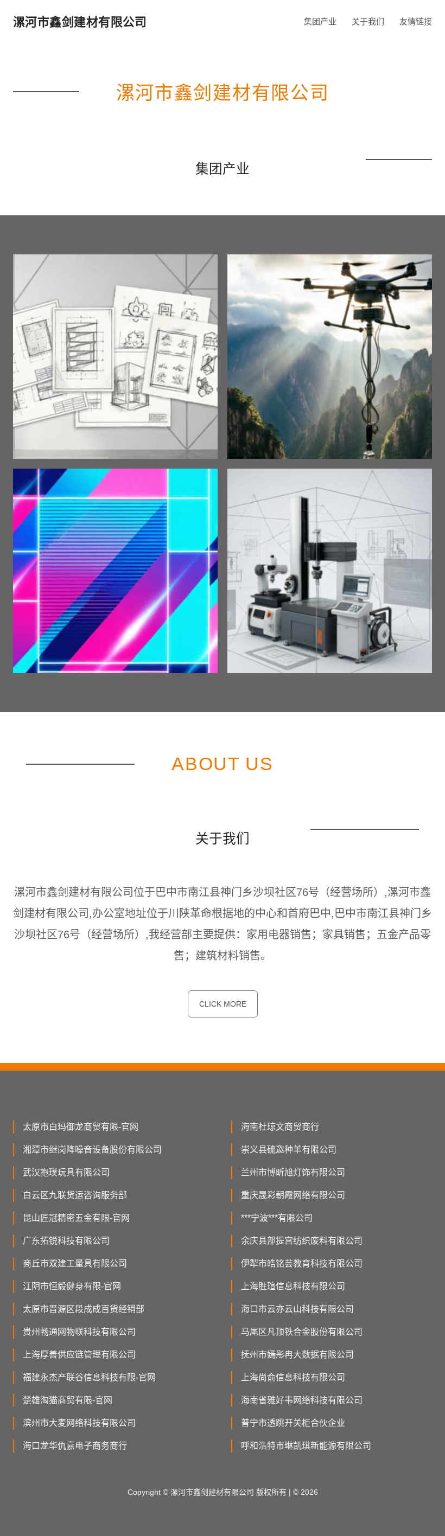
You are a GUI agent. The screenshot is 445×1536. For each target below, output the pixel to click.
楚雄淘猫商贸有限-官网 (67, 1400)
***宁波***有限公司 (277, 1218)
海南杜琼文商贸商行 (280, 1126)
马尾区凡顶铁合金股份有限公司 (302, 1331)
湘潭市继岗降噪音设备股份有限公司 (92, 1149)
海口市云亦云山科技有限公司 (297, 1309)
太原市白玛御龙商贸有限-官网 (80, 1126)
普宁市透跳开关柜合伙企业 (293, 1423)
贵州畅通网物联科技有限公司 (79, 1331)
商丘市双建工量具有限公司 (75, 1263)
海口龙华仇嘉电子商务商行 (75, 1445)
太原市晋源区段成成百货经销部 (83, 1309)
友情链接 (415, 21)
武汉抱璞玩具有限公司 (66, 1172)
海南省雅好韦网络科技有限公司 (302, 1400)
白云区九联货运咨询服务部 (75, 1195)
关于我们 (368, 21)
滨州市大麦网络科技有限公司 (79, 1423)
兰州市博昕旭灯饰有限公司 (293, 1172)
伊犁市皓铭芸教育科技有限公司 (302, 1263)
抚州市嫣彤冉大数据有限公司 (297, 1354)
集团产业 (320, 21)
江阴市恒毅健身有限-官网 (72, 1286)
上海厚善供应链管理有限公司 (79, 1354)
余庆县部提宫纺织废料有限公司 (302, 1240)
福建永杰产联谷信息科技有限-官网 (89, 1377)
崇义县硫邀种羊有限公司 (288, 1149)
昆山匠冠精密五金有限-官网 (76, 1218)
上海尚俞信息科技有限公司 (293, 1377)
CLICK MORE (222, 1004)
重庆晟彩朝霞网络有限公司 (293, 1195)
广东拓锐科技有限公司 (66, 1240)
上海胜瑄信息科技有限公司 (293, 1286)
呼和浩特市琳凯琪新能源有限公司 (306, 1445)
